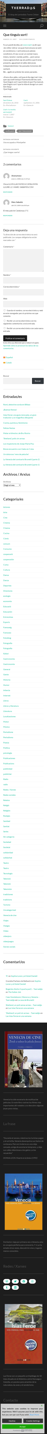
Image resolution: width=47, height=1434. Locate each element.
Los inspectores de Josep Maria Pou (18, 443)
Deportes (7, 585)
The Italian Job (14, 992)
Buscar (6, 376)
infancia (6, 690)
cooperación (8, 559)
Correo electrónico (11, 287)
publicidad (7, 769)
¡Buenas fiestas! (10, 409)
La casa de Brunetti (26, 1000)
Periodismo (8, 737)
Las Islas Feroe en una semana (21, 1008)
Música (6, 727)
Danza (6, 580)
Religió (6, 805)
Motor (6, 721)
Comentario (8, 247)
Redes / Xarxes (9, 789)
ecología (6, 596)
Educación (7, 612)
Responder (7, 192)
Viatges (6, 926)
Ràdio (5, 779)
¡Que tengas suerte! (11, 151)
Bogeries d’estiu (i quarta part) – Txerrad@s (24, 989)
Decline (12, 1421)
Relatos (6, 800)
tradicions (7, 899)
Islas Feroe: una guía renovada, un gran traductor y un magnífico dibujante (19, 416)
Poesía (6, 742)
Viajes (6, 920)
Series (5, 831)
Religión (6, 810)
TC (7, 976)
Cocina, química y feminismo (15, 423)
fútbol (6, 653)
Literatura (7, 711)
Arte (5, 512)
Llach (26, 100)
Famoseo (7, 632)
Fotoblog (7, 638)
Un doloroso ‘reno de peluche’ (16, 454)
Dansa (6, 575)
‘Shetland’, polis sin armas (14, 438)
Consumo (7, 549)
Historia (6, 679)
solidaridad (8, 852)
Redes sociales (9, 795)
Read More (34, 1414)
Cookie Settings (33, 1421)
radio (5, 784)
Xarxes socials (9, 946)
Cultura (6, 570)
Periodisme (8, 732)
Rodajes (6, 816)
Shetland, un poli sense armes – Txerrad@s (24, 1005)
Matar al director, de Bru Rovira (16, 433)
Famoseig (7, 627)
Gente (6, 674)
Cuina (5, 564)
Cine (5, 517)
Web (5, 298)
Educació (7, 606)
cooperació (8, 554)
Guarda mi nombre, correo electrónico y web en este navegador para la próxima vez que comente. (23, 313)
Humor (6, 685)
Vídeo (5, 931)
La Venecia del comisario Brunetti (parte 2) (21, 459)
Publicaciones (9, 758)
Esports (6, 622)
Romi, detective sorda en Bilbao (16, 404)
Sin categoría (8, 837)
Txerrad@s (23, 8)
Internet (6, 695)
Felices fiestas (9, 428)
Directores (7, 591)
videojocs (7, 936)
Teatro (6, 868)
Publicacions (8, 763)
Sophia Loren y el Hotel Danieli (24, 976)
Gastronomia (9, 659)
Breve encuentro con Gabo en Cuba (18, 449)
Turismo (6, 904)
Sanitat (6, 826)
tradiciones (8, 894)
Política (6, 748)
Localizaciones (9, 716)
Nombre (7, 275)
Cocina (6, 533)
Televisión (7, 889)
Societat (6, 847)
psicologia (7, 753)
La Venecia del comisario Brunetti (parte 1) (21, 464)
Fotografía (7, 643)
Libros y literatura (11, 706)
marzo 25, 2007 (10, 39)
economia (7, 601)
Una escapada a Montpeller (14, 141)
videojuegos (8, 941)
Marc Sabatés (17, 202)
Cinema (6, 522)
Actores (6, 507)
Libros (6, 700)
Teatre (6, 863)
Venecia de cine (9, 915)
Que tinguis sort (25, 131)
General (11, 126)
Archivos (7, 481)
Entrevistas (8, 617)
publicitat (7, 774)
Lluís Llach (27, 45)
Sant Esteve (7, 100)
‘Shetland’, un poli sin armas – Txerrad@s (23, 1013)
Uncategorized (9, 910)
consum (6, 544)
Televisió (7, 878)
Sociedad (7, 842)
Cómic (6, 538)
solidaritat (7, 857)
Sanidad (6, 821)
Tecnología (7, 873)
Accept (23, 1426)
